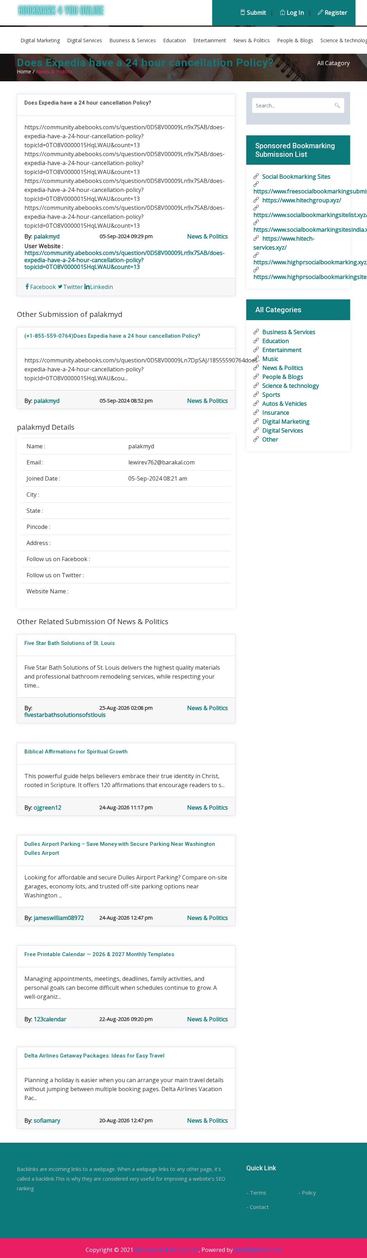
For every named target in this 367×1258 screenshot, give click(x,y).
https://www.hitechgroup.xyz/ (301, 200)
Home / (25, 71)
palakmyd (46, 236)
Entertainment (209, 40)
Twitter (73, 287)
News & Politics (251, 40)
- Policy (307, 1192)
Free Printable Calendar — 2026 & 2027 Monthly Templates (99, 954)
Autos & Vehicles (284, 404)
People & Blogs (295, 40)
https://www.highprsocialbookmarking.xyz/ (298, 262)
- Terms (256, 1192)
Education (174, 40)
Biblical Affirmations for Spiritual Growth (76, 751)
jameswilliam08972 (59, 918)
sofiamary (47, 1120)
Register (335, 12)
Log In (294, 12)
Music (269, 359)
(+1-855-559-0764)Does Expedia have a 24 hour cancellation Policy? (112, 336)
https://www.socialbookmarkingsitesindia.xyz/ (298, 229)
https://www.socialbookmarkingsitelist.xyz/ (298, 215)
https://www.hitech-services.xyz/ (284, 243)
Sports (270, 395)
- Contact (257, 1206)
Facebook (43, 287)
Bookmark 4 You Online (167, 1250)
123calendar (50, 1019)
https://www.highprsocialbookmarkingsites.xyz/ (298, 277)
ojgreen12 (47, 807)
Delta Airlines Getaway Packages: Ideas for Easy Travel (94, 1055)
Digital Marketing (40, 40)
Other (269, 439)
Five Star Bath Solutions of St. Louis (69, 643)
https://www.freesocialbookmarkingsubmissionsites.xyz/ (298, 191)
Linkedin (101, 287)
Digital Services (84, 40)
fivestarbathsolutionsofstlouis (65, 715)
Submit (256, 12)
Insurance (275, 412)
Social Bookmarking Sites (295, 176)
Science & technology (290, 386)
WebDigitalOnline (258, 1250)
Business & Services (132, 40)
